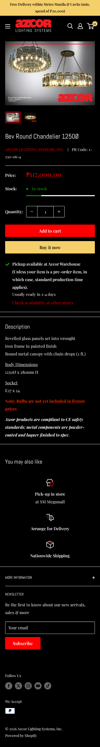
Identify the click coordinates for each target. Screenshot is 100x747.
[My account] (80, 26)
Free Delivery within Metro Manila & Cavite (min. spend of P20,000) (50, 7)
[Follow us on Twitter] (18, 685)
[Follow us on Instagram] (28, 685)
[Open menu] (7, 26)
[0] (90, 26)
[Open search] (70, 26)
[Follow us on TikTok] (47, 685)
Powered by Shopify (21, 735)
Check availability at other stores (42, 302)
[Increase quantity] (59, 211)
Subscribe (23, 643)
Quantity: (14, 211)
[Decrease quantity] (31, 211)
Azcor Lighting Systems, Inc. (34, 149)
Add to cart (50, 231)
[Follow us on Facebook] (8, 685)
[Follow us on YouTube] (38, 685)
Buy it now (50, 247)
